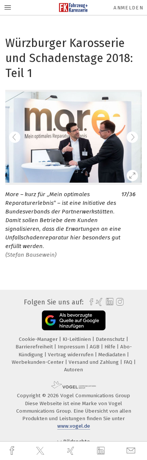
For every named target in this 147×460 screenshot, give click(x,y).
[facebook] (13, 451)
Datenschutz (111, 339)
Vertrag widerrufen (71, 354)
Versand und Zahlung (94, 362)
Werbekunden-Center (38, 362)
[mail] (132, 451)
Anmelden (128, 8)
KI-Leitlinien (77, 339)
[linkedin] (101, 451)
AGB (95, 346)
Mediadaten (112, 354)
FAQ (129, 362)
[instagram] (119, 302)
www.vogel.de (73, 426)
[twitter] (41, 451)
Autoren (73, 369)
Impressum (72, 346)
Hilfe (110, 346)
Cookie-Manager (39, 339)
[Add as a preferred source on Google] (74, 320)
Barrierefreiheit (34, 346)
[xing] (71, 450)
